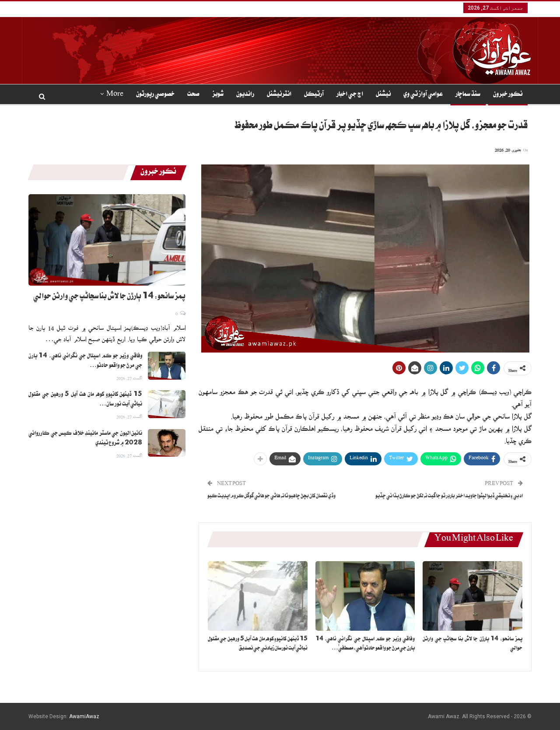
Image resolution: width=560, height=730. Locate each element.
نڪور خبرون (507, 95)
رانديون (245, 95)
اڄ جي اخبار (349, 95)
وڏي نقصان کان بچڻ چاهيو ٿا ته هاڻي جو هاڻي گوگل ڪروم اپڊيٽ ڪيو (271, 496)
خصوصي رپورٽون (155, 95)
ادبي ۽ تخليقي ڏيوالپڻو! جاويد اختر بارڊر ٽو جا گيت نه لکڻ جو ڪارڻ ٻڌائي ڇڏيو (449, 496)
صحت (193, 95)
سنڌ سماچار (467, 95)
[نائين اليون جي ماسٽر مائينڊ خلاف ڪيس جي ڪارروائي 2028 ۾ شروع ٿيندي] (167, 443)
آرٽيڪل (314, 95)
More (114, 95)
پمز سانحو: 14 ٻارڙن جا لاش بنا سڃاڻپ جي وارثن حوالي (109, 297)
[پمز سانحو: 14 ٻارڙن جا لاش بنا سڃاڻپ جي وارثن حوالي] (472, 596)
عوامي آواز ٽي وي (423, 95)
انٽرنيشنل (279, 95)
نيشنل (383, 95)
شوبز (218, 95)
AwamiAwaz (84, 716)
